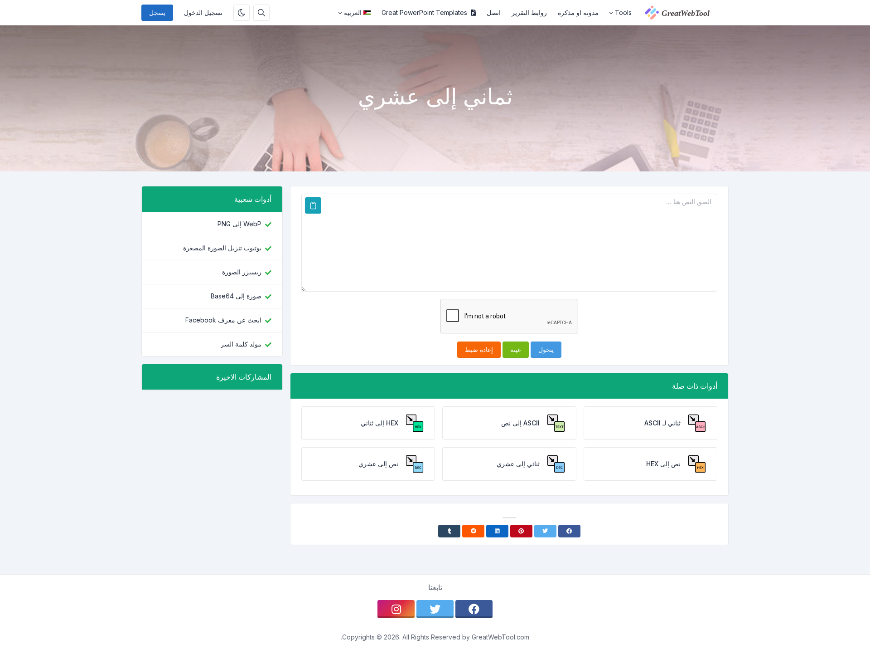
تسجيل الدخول (203, 12)
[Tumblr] (449, 531)
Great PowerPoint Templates (424, 12)
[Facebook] (569, 531)
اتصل (494, 12)
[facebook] (474, 609)
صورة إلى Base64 (236, 296)
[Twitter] (545, 531)
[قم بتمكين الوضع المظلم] (241, 13)
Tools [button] (623, 12)
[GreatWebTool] (683, 13)
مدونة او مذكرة (578, 12)
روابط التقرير (529, 12)
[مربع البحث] (261, 13)
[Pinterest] (521, 531)
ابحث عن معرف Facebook (223, 320)
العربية (353, 12)
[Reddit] (473, 531)
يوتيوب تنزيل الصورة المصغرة (222, 248)
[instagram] (396, 609)
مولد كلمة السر (241, 344)
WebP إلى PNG (239, 224)
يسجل (157, 12)
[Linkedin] (497, 531)
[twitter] (435, 609)
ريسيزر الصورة (241, 272)
